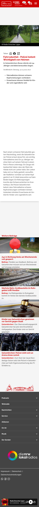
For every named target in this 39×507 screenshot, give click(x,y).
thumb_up (34, 502)
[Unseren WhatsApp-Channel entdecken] (2, 479)
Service (5, 416)
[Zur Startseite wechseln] (6, 4)
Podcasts (5, 398)
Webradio (5, 404)
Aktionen (5, 422)
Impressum (5, 471)
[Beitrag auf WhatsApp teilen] (10, 53)
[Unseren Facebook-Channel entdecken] (5, 479)
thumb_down (27, 502)
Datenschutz (17, 471)
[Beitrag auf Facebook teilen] (14, 53)
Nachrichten (7, 410)
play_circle (30, 501)
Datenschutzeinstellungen (11, 475)
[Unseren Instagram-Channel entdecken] (8, 479)
